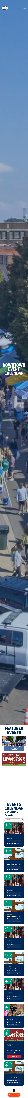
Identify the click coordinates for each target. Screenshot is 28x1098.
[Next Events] (14, 1090)
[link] (14, 1056)
